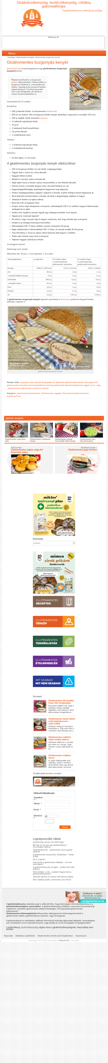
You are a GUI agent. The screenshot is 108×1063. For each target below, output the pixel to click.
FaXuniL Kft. (63, 940)
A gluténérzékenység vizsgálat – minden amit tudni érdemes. (53, 868)
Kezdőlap (11, 57)
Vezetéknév (38, 798)
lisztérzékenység (29, 927)
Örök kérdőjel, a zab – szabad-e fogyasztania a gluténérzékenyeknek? (52, 873)
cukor (31, 382)
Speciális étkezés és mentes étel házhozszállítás (53, 877)
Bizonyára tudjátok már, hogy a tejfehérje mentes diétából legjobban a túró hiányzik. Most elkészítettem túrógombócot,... (61, 706)
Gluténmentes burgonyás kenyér (37, 62)
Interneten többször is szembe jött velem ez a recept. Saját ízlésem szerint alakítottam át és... (60, 743)
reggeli (86, 385)
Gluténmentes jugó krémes (82, 450)
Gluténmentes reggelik (51, 393)
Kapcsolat (8, 936)
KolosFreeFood (14, 68)
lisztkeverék (51, 111)
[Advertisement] (54, 409)
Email (37, 810)
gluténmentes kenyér (74, 382)
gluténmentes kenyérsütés (28, 393)
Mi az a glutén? (39, 859)
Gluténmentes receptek (25, 57)
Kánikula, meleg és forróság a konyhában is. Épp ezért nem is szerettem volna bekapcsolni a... (61, 725)
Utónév (38, 803)
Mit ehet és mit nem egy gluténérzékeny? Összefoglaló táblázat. (50, 846)
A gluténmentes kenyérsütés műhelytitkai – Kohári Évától (53, 856)
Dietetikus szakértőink (25, 936)
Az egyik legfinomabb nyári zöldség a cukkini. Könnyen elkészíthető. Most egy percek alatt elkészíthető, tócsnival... (60, 761)
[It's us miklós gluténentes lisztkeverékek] (54, 495)
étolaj (44, 382)
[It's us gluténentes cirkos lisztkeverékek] (54, 552)
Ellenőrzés (38, 816)
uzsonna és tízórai (40, 388)
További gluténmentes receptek (47, 773)
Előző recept (16, 448)
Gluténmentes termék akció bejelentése (55, 936)
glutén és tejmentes (55, 382)
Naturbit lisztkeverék (74, 385)
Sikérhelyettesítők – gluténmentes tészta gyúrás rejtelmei (52, 851)
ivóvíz (30, 385)
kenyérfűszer (40, 385)
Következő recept (89, 448)
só (91, 385)
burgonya (43, 118)
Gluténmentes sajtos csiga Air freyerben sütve (27, 451)
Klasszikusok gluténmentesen (75, 393)
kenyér (14, 82)
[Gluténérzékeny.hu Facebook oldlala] (54, 778)
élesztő (38, 382)
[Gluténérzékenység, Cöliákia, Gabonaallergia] (54, 18)
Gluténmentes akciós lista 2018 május (48, 842)
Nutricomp (64, 299)
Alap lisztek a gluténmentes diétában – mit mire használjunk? (52, 863)
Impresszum (81, 936)
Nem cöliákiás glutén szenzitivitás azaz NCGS (52, 880)
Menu (11, 53)
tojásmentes (26, 388)
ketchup (49, 385)
